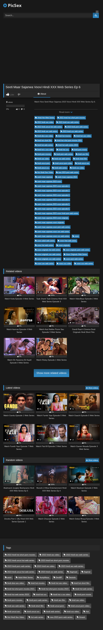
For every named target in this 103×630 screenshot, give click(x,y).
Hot (87, 611)
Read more (64, 112)
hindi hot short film (44, 140)
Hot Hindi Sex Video (45, 172)
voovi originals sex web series (49, 254)
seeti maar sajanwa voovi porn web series (53, 227)
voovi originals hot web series (48, 250)
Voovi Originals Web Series (76, 254)
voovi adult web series (46, 241)
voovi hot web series (45, 245)
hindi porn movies (44, 154)
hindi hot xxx (64, 150)
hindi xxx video (78, 168)
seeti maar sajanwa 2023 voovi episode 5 (53, 204)
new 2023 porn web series (68, 172)
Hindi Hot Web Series (46, 118)
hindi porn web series (64, 154)
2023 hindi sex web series (47, 131)
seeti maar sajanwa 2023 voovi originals (52, 218)
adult (9, 577)
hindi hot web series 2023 (68, 145)
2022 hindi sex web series (69, 122)
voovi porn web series (74, 259)
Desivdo (72, 577)
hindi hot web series (45, 145)
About (43, 94)
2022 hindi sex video (45, 122)
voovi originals (64, 245)
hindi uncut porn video (63, 163)
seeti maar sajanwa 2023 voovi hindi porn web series (57, 213)
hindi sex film (83, 154)
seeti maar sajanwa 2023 (67, 177)
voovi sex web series (45, 263)
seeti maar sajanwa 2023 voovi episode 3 (53, 195)
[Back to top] (95, 622)
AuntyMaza (44, 577)
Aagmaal (73, 572)
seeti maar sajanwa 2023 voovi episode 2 (53, 191)
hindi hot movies (64, 136)
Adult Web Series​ (25, 577)
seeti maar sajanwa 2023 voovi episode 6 (53, 209)
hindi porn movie (80, 150)
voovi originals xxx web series (49, 259)
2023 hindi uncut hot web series (20, 572)
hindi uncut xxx (43, 168)
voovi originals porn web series (77, 250)
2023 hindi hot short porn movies (55, 560)
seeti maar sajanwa (44, 177)
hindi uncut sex (83, 163)
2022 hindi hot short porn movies (72, 118)
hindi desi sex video (45, 136)
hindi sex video (43, 159)
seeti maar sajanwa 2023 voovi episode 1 (53, 186)
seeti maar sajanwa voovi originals (50, 222)
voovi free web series (68, 241)
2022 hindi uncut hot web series (49, 127)
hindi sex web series (62, 159)
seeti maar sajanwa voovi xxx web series (53, 236)
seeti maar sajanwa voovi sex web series (53, 232)
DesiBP (59, 577)
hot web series (37, 617)
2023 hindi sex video (45, 566)
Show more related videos (51, 373)
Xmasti (82, 617)
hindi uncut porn (43, 163)
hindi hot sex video (83, 136)
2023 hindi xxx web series (73, 131)
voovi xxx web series (85, 263)
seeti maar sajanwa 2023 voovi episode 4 (53, 200)
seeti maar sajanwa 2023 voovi (49, 181)
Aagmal (87, 572)
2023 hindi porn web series (77, 127)
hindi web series (60, 168)
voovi (77, 236)
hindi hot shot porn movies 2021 (69, 140)
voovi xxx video (65, 263)
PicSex (14, 5)
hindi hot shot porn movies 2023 (55, 589)
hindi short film (81, 159)
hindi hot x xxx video (45, 150)
